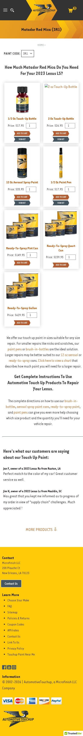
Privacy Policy (15, 648)
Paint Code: (12, 53)
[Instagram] (14, 667)
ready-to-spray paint (65, 407)
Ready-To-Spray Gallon (22, 308)
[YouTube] (9, 667)
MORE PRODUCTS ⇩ (41, 529)
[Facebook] (4, 667)
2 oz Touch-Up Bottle (61, 118)
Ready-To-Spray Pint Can (22, 248)
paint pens (15, 349)
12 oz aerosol (69, 355)
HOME (40, 45)
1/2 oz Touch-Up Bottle (22, 118)
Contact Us (11, 583)
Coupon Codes (15, 624)
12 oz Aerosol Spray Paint (22, 182)
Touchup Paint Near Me (21, 654)
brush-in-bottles (37, 349)
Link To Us (13, 642)
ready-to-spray (19, 361)
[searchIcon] (12, 10)
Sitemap (12, 612)
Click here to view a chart (54, 361)
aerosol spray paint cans (33, 407)
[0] (70, 12)
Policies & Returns (18, 618)
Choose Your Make (18, 600)
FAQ (9, 606)
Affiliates (13, 630)
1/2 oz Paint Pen (61, 182)
